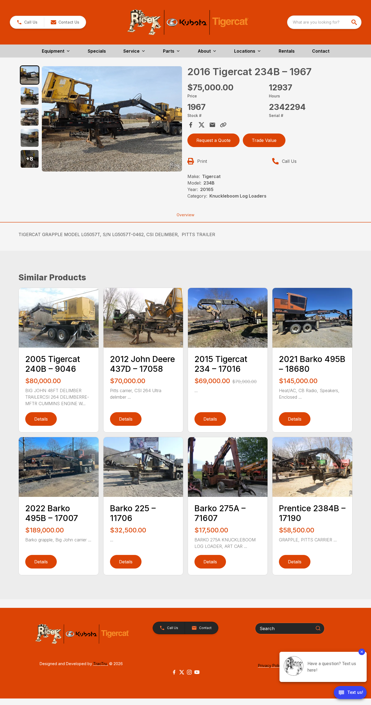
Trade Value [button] (264, 140)
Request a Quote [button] (213, 140)
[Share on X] (201, 125)
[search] (354, 22)
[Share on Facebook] (190, 125)
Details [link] (41, 419)
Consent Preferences (37, 693)
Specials (97, 51)
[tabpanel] (112, 119)
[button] (27, 22)
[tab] (29, 75)
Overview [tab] (185, 214)
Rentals (287, 51)
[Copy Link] (223, 125)
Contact (320, 51)
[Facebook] (174, 672)
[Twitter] (181, 672)
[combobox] (324, 22)
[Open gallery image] (112, 119)
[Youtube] (197, 672)
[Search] (318, 628)
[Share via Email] (212, 125)
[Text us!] (350, 693)
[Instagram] (189, 672)
